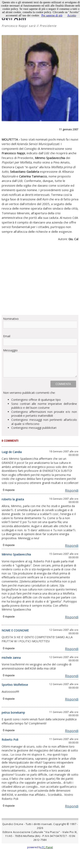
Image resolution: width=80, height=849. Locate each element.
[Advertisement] (40, 280)
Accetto (71, 15)
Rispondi (71, 490)
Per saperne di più (51, 15)
